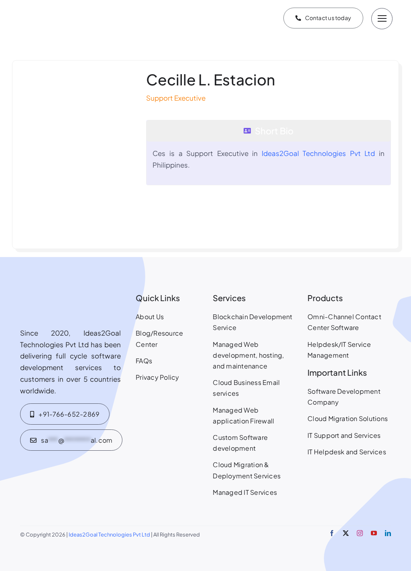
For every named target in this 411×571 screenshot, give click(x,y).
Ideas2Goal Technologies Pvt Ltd (318, 153)
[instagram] (360, 533)
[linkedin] (388, 533)
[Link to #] (382, 18)
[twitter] (346, 533)
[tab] (268, 131)
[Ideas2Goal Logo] (59, 5)
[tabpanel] (268, 163)
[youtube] (374, 533)
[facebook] (332, 533)
